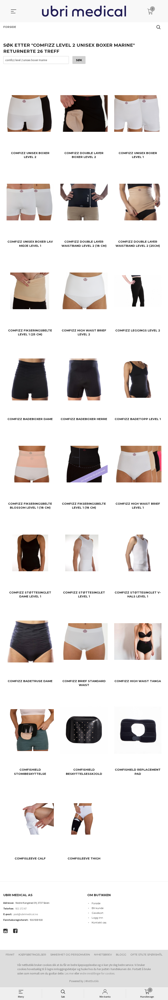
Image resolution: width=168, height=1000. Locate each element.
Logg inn (97, 917)
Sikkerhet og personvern (70, 954)
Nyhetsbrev (103, 954)
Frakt (10, 954)
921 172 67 (21, 908)
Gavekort (97, 912)
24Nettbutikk (91, 981)
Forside (96, 903)
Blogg (121, 954)
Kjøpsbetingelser (32, 954)
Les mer (69, 973)
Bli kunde (97, 908)
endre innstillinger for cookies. (97, 973)
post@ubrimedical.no (26, 914)
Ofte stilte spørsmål (146, 954)
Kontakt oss (99, 922)
